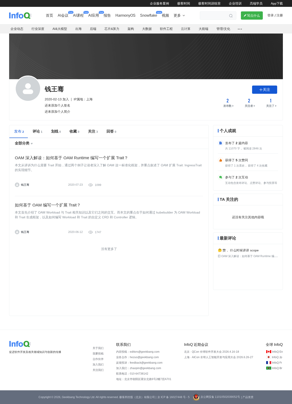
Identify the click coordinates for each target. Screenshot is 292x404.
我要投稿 (98, 353)
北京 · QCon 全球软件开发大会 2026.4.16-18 (211, 351)
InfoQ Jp (277, 357)
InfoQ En (277, 351)
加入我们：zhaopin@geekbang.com (138, 368)
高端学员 (256, 3)
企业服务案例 (159, 3)
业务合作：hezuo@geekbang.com (137, 357)
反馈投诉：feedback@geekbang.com (139, 362)
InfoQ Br (277, 368)
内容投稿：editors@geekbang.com (137, 351)
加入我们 (98, 364)
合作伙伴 (98, 359)
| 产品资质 (247, 397)
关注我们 (98, 370)
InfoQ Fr (277, 362)
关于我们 (98, 348)
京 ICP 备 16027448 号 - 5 (173, 397)
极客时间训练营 (209, 3)
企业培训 (235, 3)
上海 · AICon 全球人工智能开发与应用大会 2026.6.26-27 (218, 357)
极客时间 (183, 3)
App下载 (277, 3)
